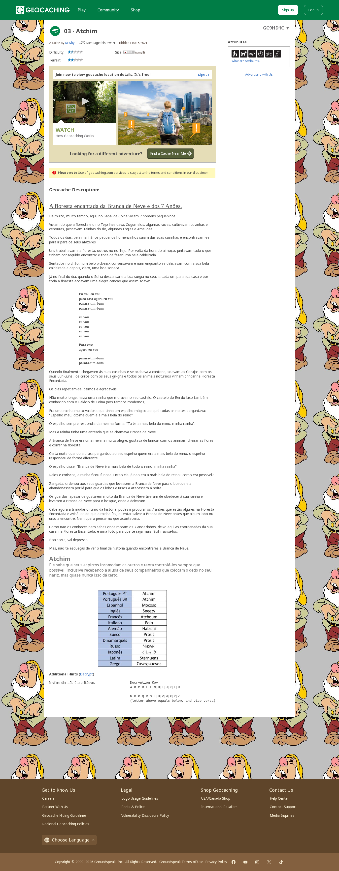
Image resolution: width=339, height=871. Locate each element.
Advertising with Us (259, 74)
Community (108, 10)
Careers (48, 798)
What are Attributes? (246, 61)
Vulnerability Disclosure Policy (145, 815)
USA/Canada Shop (215, 798)
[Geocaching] (43, 10)
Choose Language (71, 840)
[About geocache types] (55, 31)
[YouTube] (245, 862)
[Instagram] (257, 862)
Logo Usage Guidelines (139, 798)
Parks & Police (133, 806)
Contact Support (283, 806)
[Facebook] (234, 862)
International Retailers (219, 806)
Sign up (288, 9)
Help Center (279, 798)
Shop (135, 10)
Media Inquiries (282, 815)
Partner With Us (55, 806)
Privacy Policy (216, 861)
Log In (313, 9)
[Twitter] (269, 862)
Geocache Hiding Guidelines (64, 815)
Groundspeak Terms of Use (181, 861)
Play (82, 10)
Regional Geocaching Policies (65, 823)
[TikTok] (281, 862)
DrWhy (69, 43)
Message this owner (100, 43)
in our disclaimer (195, 173)
